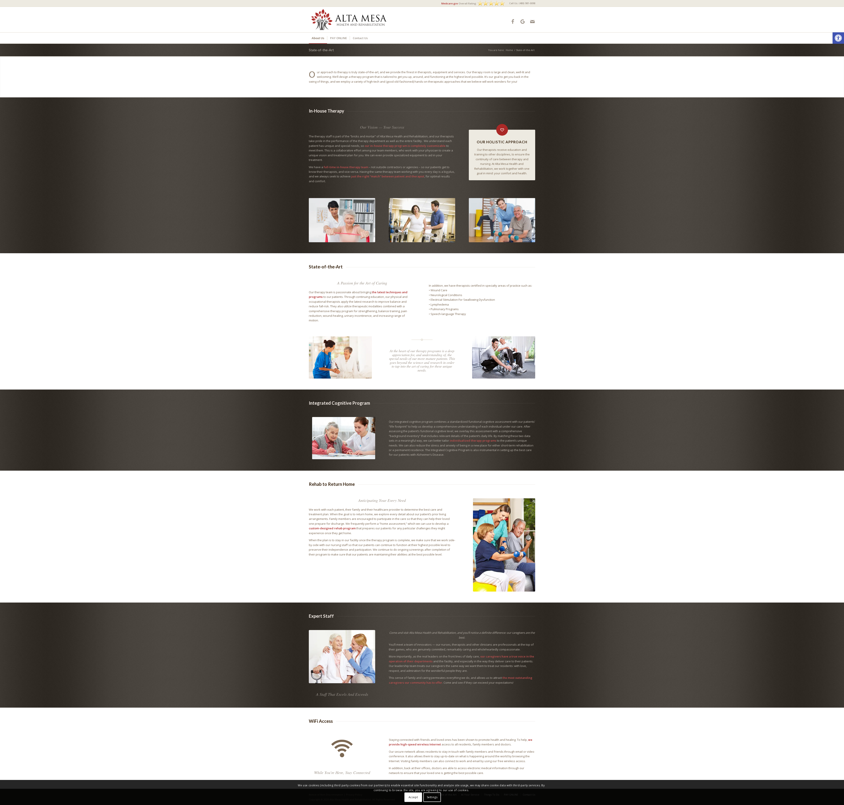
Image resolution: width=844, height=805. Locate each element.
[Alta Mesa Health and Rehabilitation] (349, 19)
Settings (432, 797)
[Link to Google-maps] (523, 21)
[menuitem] (521, 3)
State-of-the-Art (321, 50)
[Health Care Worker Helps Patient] (342, 656)
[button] (838, 38)
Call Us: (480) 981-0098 (522, 3)
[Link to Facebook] (513, 21)
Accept (413, 797)
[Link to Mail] (532, 21)
